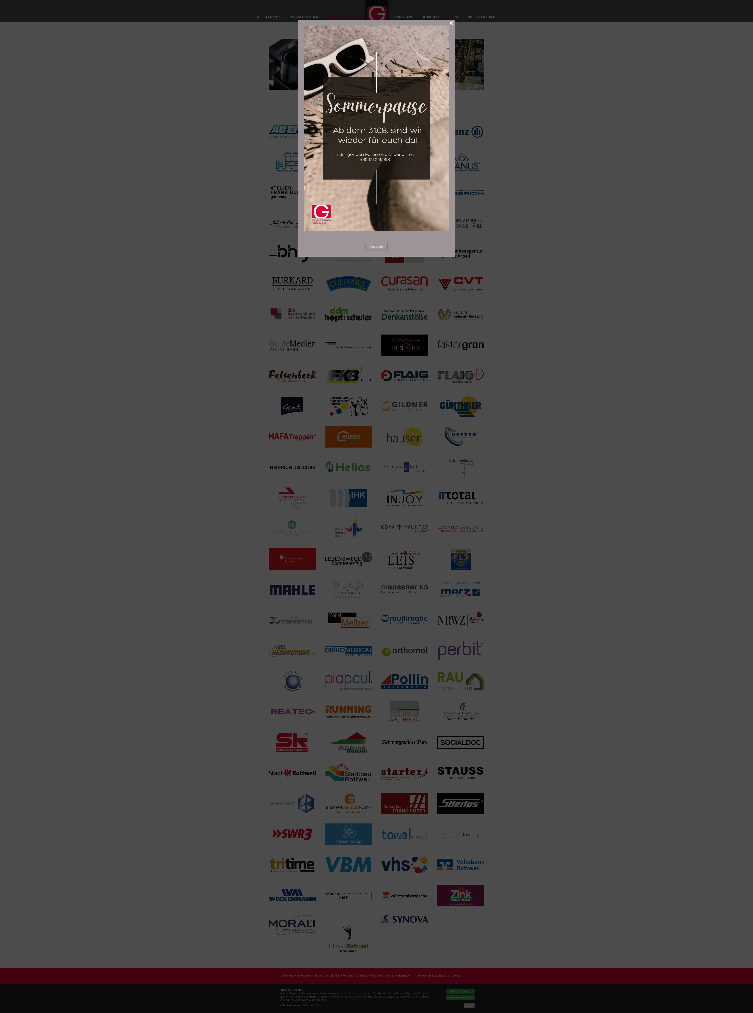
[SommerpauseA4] (376, 230)
